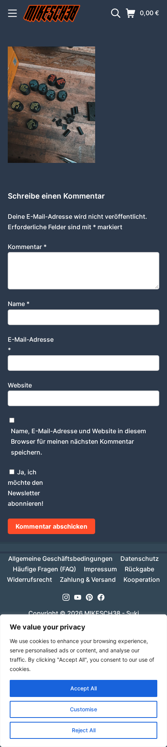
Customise (83, 709)
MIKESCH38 (102, 613)
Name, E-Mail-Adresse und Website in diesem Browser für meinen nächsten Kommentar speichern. (78, 441)
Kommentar (27, 247)
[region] (83, 680)
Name (19, 304)
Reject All (84, 730)
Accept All (83, 688)
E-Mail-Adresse (31, 344)
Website (20, 385)
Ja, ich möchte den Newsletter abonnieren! (25, 488)
